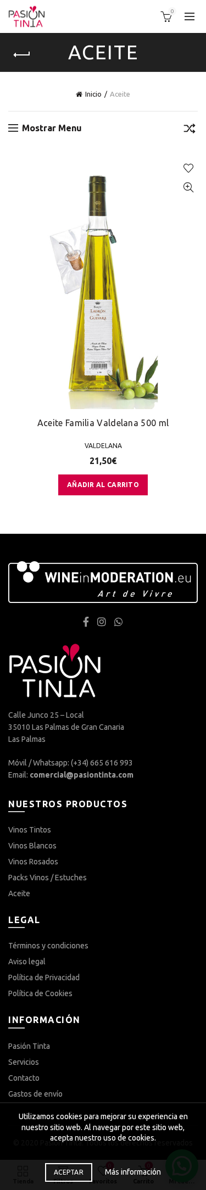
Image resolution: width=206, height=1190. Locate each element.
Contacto (24, 1078)
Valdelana (103, 445)
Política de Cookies (40, 993)
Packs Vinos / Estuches (47, 877)
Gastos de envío (35, 1094)
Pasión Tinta (29, 1046)
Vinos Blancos (32, 845)
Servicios (23, 1062)
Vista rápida (188, 187)
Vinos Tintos (29, 829)
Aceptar (68, 1172)
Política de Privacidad (44, 977)
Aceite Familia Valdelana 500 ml (103, 423)
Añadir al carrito (103, 484)
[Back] (22, 55)
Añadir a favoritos (188, 168)
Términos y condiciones (48, 945)
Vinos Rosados (33, 861)
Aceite (19, 893)
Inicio (93, 94)
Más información (133, 1171)
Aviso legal (27, 961)
